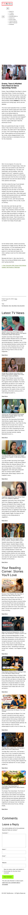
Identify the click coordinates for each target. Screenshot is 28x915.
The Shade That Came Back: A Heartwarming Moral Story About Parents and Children (13, 787)
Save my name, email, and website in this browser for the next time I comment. (14, 871)
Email (4, 856)
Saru (16, 298)
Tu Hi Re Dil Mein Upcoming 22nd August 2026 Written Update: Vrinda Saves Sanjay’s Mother (14, 457)
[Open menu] (3, 17)
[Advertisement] (14, 51)
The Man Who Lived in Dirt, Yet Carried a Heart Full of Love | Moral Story (13, 748)
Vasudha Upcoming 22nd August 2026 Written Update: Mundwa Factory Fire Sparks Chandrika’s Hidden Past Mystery (14, 333)
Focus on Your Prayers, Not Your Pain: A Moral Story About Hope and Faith (13, 594)
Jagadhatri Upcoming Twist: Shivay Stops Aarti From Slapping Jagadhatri (13, 497)
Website (4, 862)
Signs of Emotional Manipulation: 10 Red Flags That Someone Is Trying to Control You (14, 632)
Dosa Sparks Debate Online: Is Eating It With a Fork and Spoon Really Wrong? (14, 672)
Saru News (14, 305)
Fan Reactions (5, 305)
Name (4, 849)
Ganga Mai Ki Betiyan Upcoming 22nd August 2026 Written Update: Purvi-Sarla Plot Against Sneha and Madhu (13, 374)
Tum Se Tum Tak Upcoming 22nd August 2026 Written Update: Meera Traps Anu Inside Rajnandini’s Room (13, 416)
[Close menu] (7, 8)
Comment (5, 833)
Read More (5, 355)
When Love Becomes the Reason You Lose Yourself (13, 710)
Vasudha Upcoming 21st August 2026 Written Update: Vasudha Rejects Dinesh (13, 539)
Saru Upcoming (21, 305)
